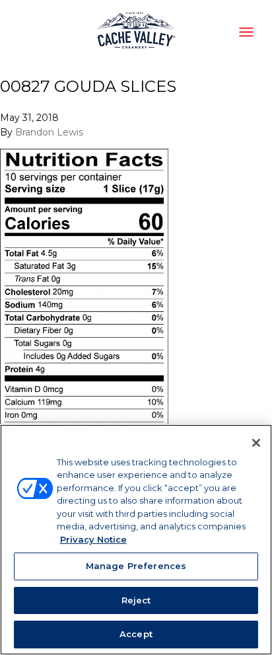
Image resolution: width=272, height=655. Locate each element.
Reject (136, 600)
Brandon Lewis (49, 132)
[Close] (256, 442)
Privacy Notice (93, 539)
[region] (136, 539)
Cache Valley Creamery (136, 32)
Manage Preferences (136, 565)
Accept (136, 634)
